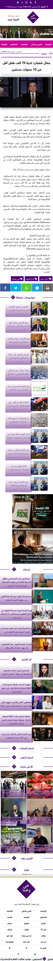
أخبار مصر (44, 278)
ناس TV (43, 929)
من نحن (43, 941)
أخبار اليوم (30, 278)
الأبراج (43, 923)
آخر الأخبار (26, 659)
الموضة (4, 44)
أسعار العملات (26, 748)
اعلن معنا (26, 941)
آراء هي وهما (26, 935)
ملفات (43, 935)
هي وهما (16, 278)
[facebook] (35, 2)
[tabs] (18, 2)
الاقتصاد (24, 44)
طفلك (26, 929)
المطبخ (26, 923)
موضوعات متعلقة (25, 297)
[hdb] (26, 32)
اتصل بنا (43, 947)
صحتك (44, 53)
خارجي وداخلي (36, 44)
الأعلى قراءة (26, 766)
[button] (3, 32)
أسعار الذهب (26, 757)
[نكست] (32, 527)
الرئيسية (48, 44)
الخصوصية (10, 941)
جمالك (9, 929)
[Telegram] (37, 287)
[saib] (32, 562)
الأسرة (9, 917)
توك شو (10, 935)
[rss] (31, 2)
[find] (26, 2)
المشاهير (14, 44)
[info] (22, 2)
